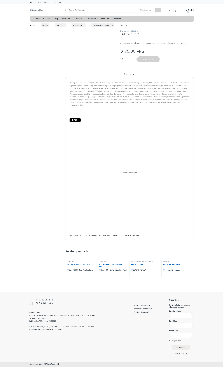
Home (37, 19)
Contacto (57, 2)
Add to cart (149, 59)
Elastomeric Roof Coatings (103, 25)
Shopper (47, 2)
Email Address (175, 311)
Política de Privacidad (142, 305)
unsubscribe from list (181, 353)
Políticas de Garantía (141, 312)
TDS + (75, 120)
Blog (39, 2)
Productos (65, 19)
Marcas (79, 19)
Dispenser (70, 261)
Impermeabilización (135, 235)
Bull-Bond (60, 25)
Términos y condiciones (143, 309)
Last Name (173, 331)
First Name (173, 321)
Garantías (117, 19)
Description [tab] (129, 74)
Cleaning (166, 261)
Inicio (32, 2)
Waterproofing (78, 25)
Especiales (104, 19)
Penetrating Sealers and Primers (142, 261)
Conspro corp (36, 364)
